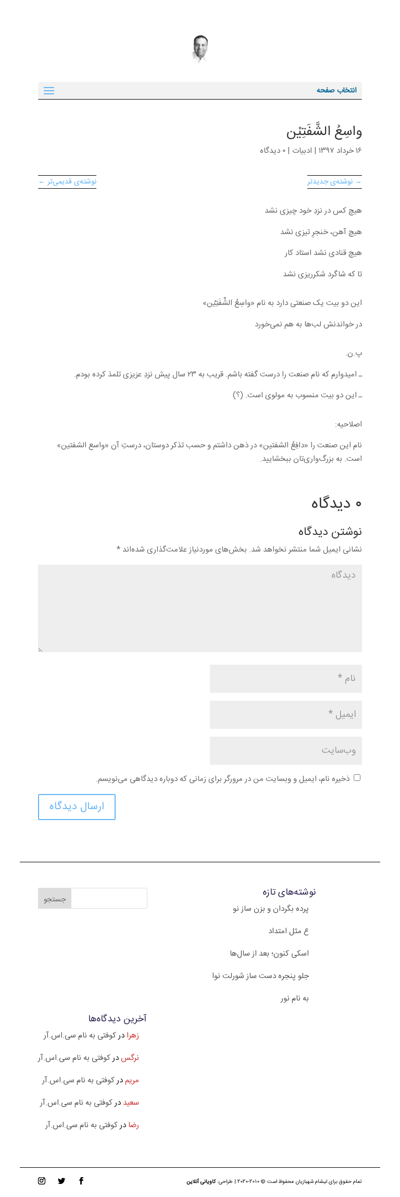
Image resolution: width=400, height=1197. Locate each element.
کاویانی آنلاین (201, 1182)
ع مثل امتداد (288, 931)
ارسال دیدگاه (76, 806)
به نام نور (295, 998)
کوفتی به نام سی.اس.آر (80, 1035)
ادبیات (302, 150)
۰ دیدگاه (272, 150)
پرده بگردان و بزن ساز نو (271, 908)
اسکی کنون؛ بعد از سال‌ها (269, 953)
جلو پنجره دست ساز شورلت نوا (260, 976)
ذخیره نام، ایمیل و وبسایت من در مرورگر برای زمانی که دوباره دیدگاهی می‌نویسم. (222, 779)
